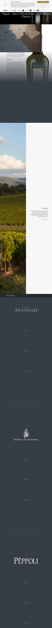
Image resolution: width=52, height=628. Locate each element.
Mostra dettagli (42, 10)
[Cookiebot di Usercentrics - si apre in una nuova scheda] (5, 10)
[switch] (23, 10)
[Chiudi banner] (50, 1)
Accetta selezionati (43, 4)
